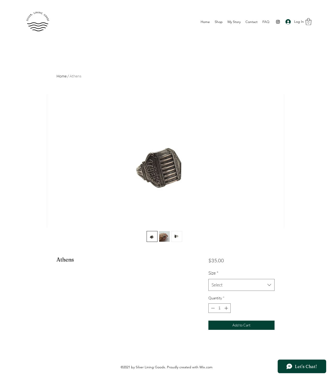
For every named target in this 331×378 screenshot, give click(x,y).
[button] (308, 21)
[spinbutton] (219, 308)
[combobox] (241, 285)
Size (213, 273)
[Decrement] (212, 308)
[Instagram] (278, 21)
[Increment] (226, 308)
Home (61, 76)
